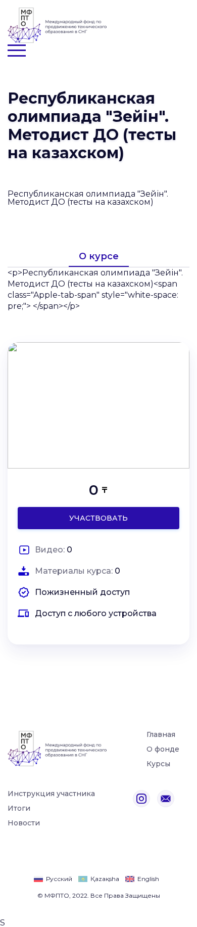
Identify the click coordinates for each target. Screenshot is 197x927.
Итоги (19, 809)
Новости (24, 823)
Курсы (158, 764)
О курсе (99, 256)
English (148, 879)
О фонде (162, 750)
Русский (59, 879)
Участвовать (98, 518)
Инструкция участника (51, 794)
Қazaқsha (104, 879)
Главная (160, 735)
